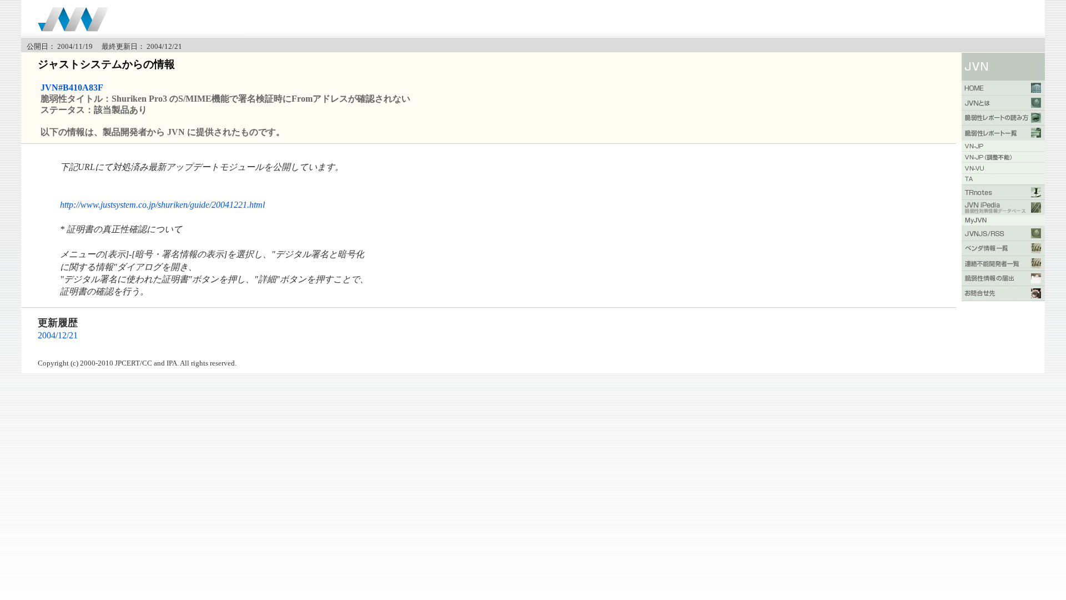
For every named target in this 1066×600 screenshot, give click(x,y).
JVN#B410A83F (72, 87)
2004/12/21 (58, 335)
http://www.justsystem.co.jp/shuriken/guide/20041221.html (162, 204)
